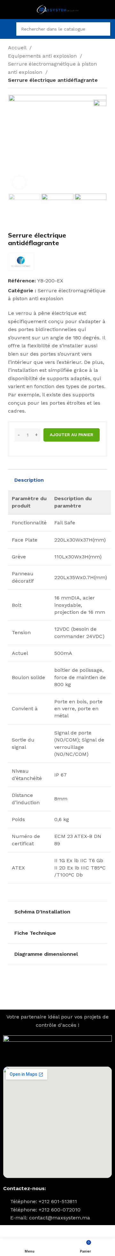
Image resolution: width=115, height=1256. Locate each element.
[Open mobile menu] (7, 29)
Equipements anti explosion (43, 56)
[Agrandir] (19, 182)
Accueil (18, 48)
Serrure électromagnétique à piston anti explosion (52, 68)
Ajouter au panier (71, 434)
